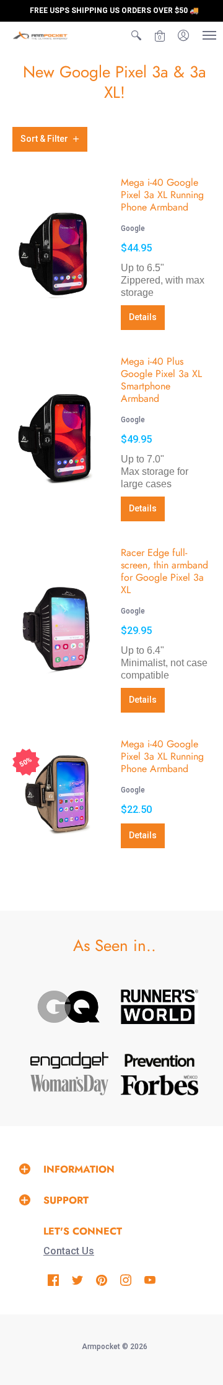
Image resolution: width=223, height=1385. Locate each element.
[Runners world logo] (159, 1006)
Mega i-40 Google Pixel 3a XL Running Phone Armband (162, 194)
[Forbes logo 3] (159, 1085)
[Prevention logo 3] (159, 1060)
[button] (136, 35)
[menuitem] (136, 35)
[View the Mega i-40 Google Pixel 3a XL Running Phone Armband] (57, 253)
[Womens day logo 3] (69, 1085)
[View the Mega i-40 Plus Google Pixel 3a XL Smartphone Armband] (57, 439)
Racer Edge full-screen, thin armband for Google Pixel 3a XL (164, 571)
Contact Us (68, 1251)
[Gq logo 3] (69, 1007)
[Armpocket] (40, 35)
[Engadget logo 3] (69, 1060)
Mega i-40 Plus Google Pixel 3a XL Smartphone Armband (161, 380)
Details (143, 317)
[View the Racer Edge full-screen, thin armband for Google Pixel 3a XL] (57, 630)
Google (133, 228)
